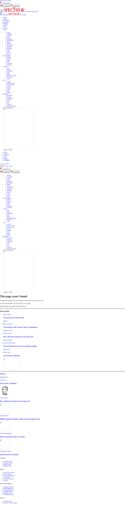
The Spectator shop (8, 490)
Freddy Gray (6, 352)
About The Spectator (9, 472)
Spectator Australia (8, 487)
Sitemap (5, 480)
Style (8, 91)
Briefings (5, 23)
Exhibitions (10, 71)
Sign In (33, 11)
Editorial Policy (7, 466)
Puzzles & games (11, 106)
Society (9, 59)
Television (9, 77)
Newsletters (6, 20)
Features (9, 97)
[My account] (37, 11)
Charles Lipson (7, 333)
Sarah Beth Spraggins (6, 433)
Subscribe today (7, 501)
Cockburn (9, 34)
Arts (8, 68)
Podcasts (5, 22)
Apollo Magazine (8, 488)
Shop (4, 30)
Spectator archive (8, 491)
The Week (9, 95)
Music (8, 74)
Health (8, 92)
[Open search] (1, 164)
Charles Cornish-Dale (9, 343)
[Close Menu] (1, 166)
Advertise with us (8, 463)
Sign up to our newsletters (10, 503)
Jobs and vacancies (8, 478)
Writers (5, 19)
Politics (9, 33)
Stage (8, 78)
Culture (9, 36)
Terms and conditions (9, 475)
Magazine (9, 39)
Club (4, 27)
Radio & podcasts (11, 75)
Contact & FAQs (7, 461)
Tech (8, 37)
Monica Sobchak (7, 324)
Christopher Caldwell (5, 451)
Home (5, 17)
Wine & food (10, 85)
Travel (8, 86)
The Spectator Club (8, 494)
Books (8, 69)
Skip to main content (5, 0)
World (8, 60)
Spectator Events (7, 493)
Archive (5, 28)
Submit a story (7, 464)
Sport (8, 89)
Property (9, 88)
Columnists (10, 98)
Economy (9, 63)
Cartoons (9, 104)
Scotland (9, 65)
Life (4, 80)
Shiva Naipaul (7, 314)
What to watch (11, 83)
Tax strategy (6, 477)
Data (8, 62)
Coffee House (7, 55)
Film (8, 72)
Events (5, 25)
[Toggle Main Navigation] (1, 11)
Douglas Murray (4, 415)
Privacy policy (7, 474)
